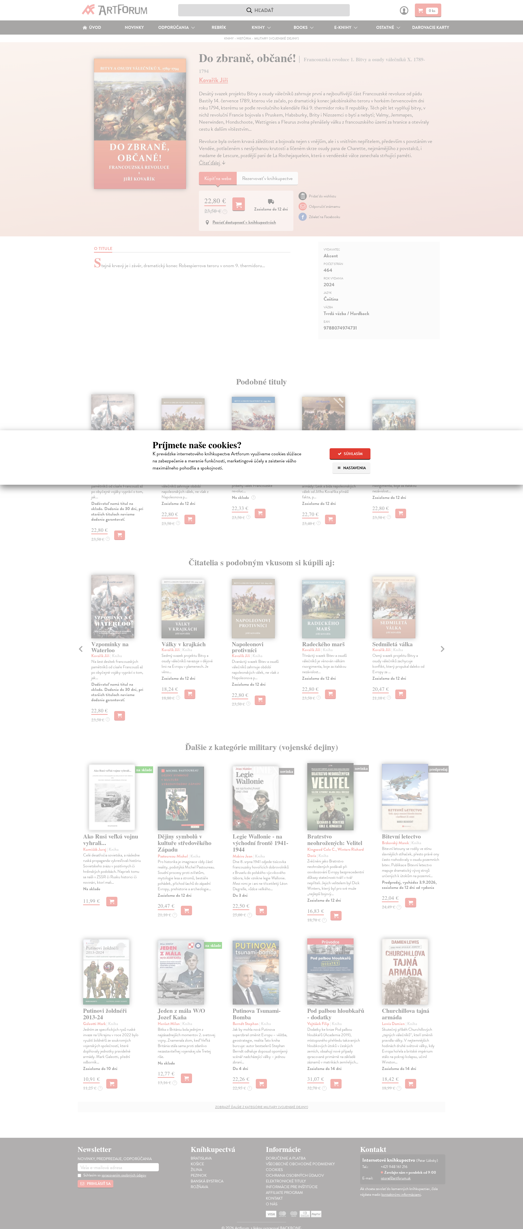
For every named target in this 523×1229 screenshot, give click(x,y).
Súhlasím (353, 454)
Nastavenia (354, 468)
